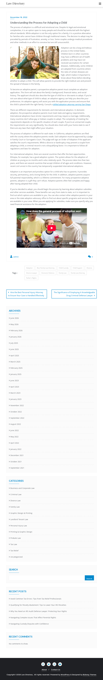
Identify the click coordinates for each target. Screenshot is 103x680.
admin (16, 257)
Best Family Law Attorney (46, 268)
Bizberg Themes (89, 675)
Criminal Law (15, 494)
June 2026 (14, 318)
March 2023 (15, 393)
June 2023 (14, 380)
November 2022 (17, 405)
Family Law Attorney (78, 273)
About (44, 670)
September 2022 (17, 418)
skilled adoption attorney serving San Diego (72, 104)
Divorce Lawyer (31, 273)
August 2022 (15, 424)
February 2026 (16, 330)
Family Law (62, 273)
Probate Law (15, 538)
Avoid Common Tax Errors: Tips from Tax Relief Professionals (35, 599)
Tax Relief (14, 550)
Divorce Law (15, 500)
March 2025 (15, 361)
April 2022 (14, 443)
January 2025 (15, 374)
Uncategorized (16, 557)
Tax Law (13, 544)
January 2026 (15, 337)
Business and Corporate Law (22, 488)
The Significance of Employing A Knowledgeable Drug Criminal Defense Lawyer (74, 294)
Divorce (89, 268)
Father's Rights (31, 278)
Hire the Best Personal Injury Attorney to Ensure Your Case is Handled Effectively (26, 294)
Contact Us (55, 670)
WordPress (65, 675)
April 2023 (14, 387)
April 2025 (14, 355)
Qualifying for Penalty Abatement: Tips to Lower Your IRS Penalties (38, 605)
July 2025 (14, 343)
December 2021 (17, 455)
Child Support (77, 268)
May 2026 (14, 324)
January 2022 (15, 449)
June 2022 (14, 430)
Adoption (29, 268)
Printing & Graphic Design (21, 532)
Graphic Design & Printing (21, 513)
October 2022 (16, 412)
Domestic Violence (47, 273)
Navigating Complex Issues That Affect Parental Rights (33, 617)
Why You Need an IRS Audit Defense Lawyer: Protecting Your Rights (38, 611)
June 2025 (14, 349)
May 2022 (14, 436)
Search (13, 569)
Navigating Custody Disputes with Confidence (29, 624)
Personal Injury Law (18, 525)
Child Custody (63, 268)
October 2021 (16, 461)
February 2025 (16, 368)
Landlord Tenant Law (19, 519)
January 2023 (15, 399)
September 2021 (17, 468)
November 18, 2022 (18, 17)
